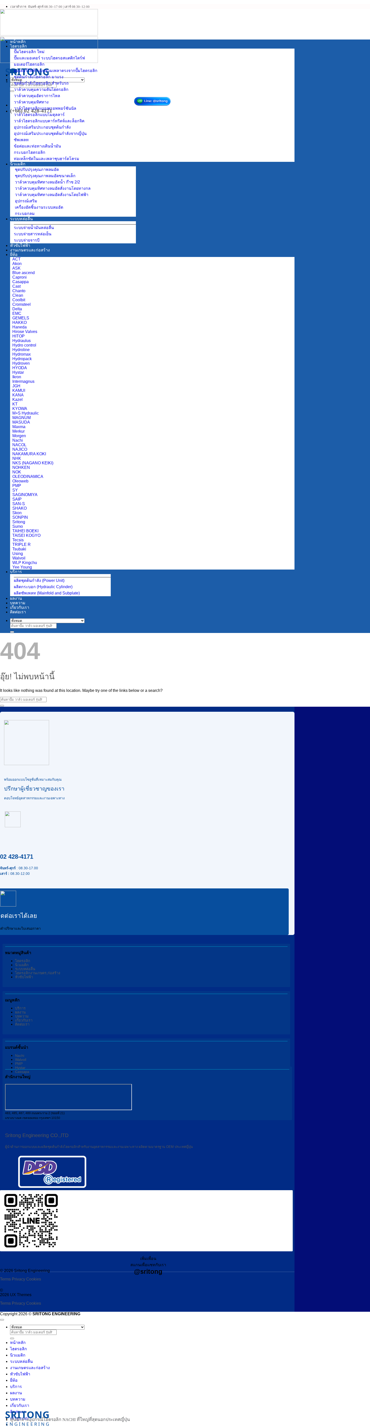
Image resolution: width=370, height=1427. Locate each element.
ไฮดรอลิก (18, 46)
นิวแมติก (17, 164)
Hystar (20, 1068)
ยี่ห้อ (14, 254)
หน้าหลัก (18, 42)
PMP (19, 1064)
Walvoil (20, 1060)
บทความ (17, 603)
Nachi (19, 1056)
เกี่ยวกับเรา (19, 607)
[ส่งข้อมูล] (12, 91)
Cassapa (22, 1072)
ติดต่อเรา (18, 612)
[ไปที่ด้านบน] (2, 1320)
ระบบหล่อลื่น (21, 219)
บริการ (16, 572)
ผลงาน (16, 598)
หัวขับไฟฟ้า (20, 245)
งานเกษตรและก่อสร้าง (30, 250)
